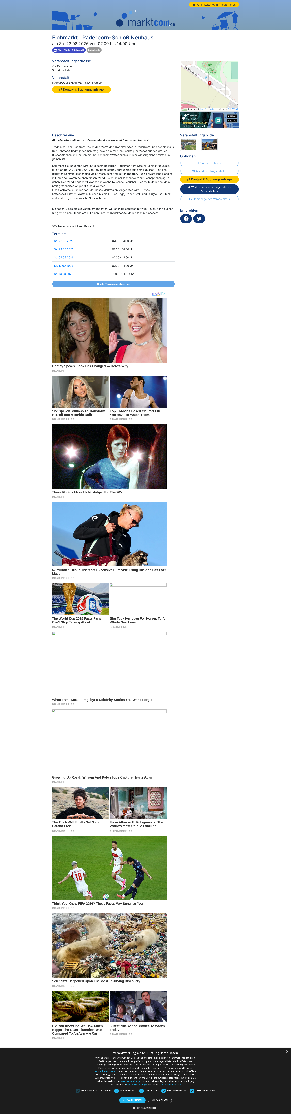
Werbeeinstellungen (131, 1081)
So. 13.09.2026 (63, 274)
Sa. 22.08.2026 (64, 241)
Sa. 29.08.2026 (64, 249)
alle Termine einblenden (115, 284)
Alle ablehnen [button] (160, 1100)
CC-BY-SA (233, 109)
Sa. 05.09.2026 (64, 257)
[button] (145, 1108)
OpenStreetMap (207, 109)
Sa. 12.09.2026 (63, 265)
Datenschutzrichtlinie (170, 1084)
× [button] (287, 1051)
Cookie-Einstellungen (136, 1084)
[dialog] (145, 1081)
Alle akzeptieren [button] (132, 1100)
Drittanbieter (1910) (105, 1071)
